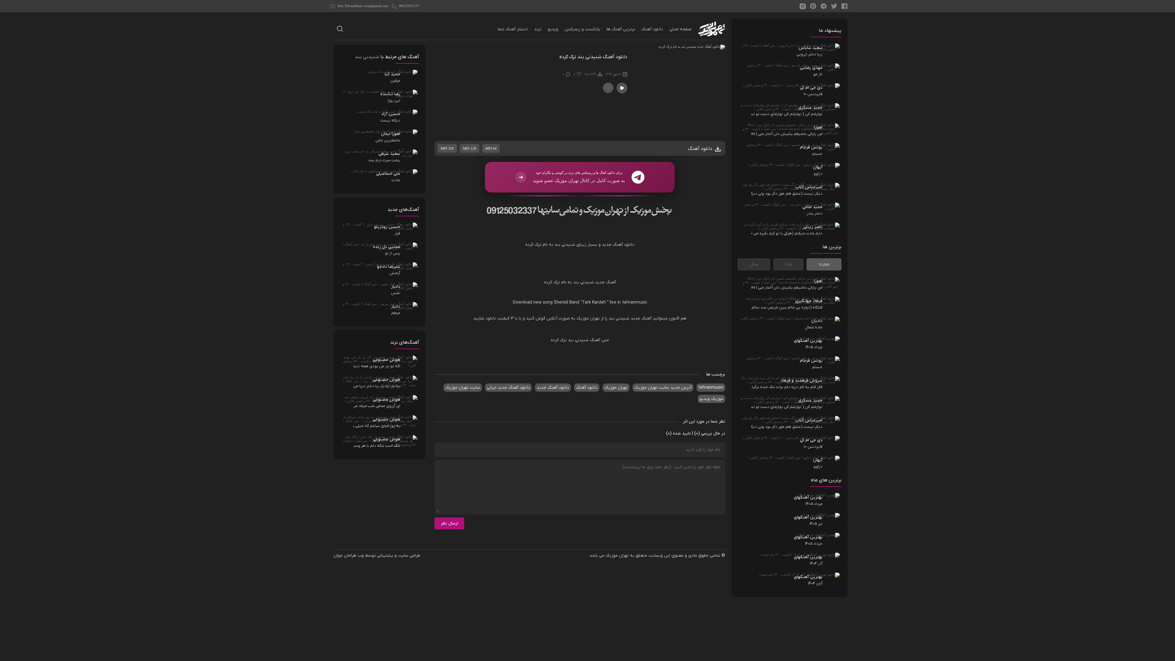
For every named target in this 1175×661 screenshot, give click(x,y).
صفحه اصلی (681, 29)
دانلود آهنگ (652, 29)
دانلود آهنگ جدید (618, 245)
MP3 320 (447, 148)
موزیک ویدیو (711, 399)
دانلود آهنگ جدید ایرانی (508, 387)
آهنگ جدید (605, 282)
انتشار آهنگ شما (513, 29)
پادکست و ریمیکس (582, 29)
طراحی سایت (409, 555)
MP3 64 (491, 148)
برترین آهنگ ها (620, 29)
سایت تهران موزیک (462, 387)
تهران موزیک (588, 318)
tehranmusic (634, 302)
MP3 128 (469, 148)
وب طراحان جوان (349, 555)
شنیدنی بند (564, 245)
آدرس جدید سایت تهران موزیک (663, 387)
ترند (537, 29)
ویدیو (553, 29)
